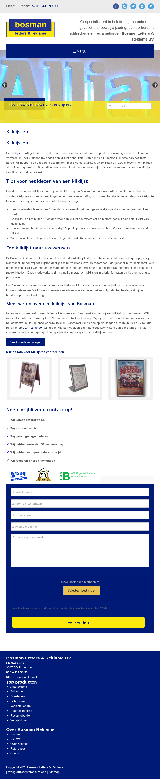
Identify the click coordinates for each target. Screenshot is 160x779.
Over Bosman (19, 743)
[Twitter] (133, 7)
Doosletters (17, 696)
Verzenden (78, 622)
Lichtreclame (18, 701)
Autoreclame (18, 686)
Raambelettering (21, 710)
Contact (15, 753)
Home (12, 105)
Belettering (17, 691)
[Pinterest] (151, 7)
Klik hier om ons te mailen (23, 677)
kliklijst (16, 153)
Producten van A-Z (35, 105)
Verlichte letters (20, 706)
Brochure (16, 734)
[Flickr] (142, 7)
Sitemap (54, 772)
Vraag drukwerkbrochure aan (27, 772)
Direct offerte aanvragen (25, 342)
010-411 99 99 (32, 327)
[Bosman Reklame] (30, 28)
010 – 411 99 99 (17, 672)
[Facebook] (116, 7)
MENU (81, 51)
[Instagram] (125, 7)
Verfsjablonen (19, 720)
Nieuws (15, 739)
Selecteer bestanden (82, 590)
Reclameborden (20, 715)
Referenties (18, 748)
